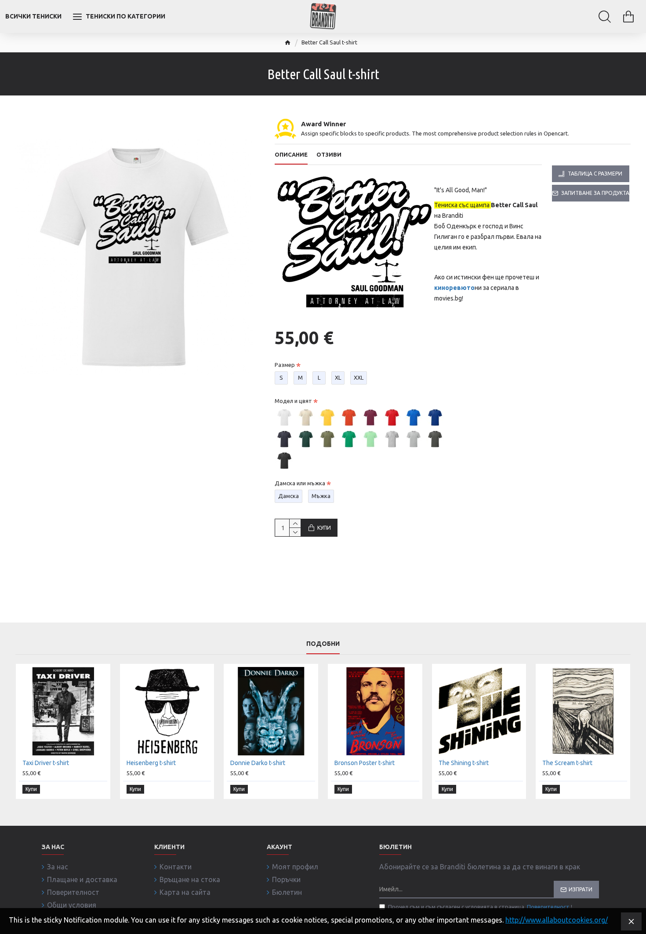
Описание (291, 154)
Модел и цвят (293, 401)
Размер (285, 365)
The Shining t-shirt (464, 762)
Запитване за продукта (595, 193)
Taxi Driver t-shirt (45, 762)
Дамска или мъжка (300, 483)
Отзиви (328, 154)
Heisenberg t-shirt (151, 762)
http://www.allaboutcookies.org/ (556, 920)
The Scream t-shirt (567, 762)
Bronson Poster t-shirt (364, 762)
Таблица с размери (595, 173)
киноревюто (454, 287)
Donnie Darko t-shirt (257, 762)
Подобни (323, 643)
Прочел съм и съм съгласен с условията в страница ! (480, 907)
